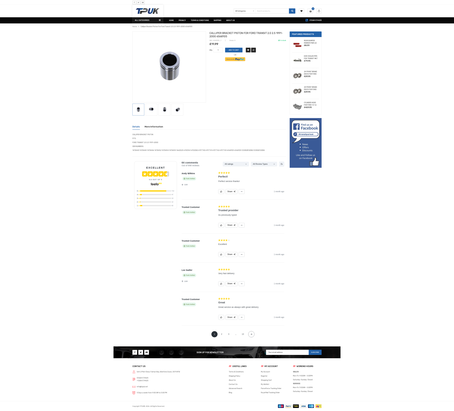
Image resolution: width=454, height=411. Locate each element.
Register (264, 376)
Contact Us (233, 384)
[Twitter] (138, 2)
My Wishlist (265, 384)
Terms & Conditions (236, 372)
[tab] (136, 127)
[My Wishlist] (301, 11)
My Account (265, 372)
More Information (154, 126)
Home (134, 26)
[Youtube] (143, 2)
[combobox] (272, 11)
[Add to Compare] (253, 50)
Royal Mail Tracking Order (270, 392)
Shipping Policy (234, 376)
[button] (151, 109)
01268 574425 (142, 378)
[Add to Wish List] (248, 50)
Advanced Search (235, 388)
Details (136, 126)
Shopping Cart (266, 380)
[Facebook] (134, 2)
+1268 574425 (142, 381)
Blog (230, 392)
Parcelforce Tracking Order (271, 388)
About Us (232, 380)
